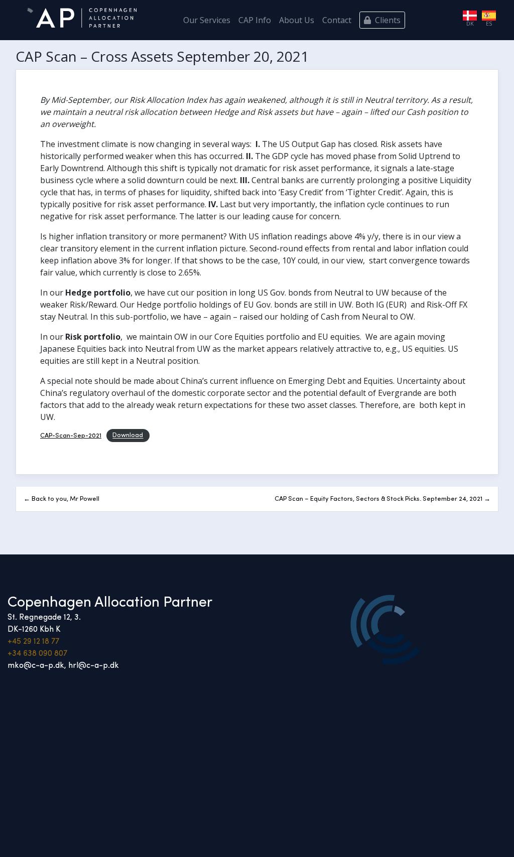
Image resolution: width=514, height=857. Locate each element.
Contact (336, 20)
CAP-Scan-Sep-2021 (70, 436)
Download (127, 436)
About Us (296, 20)
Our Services (206, 20)
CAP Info (254, 20)
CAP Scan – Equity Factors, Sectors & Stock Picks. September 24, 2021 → (382, 499)
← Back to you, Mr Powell (61, 499)
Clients (387, 20)
